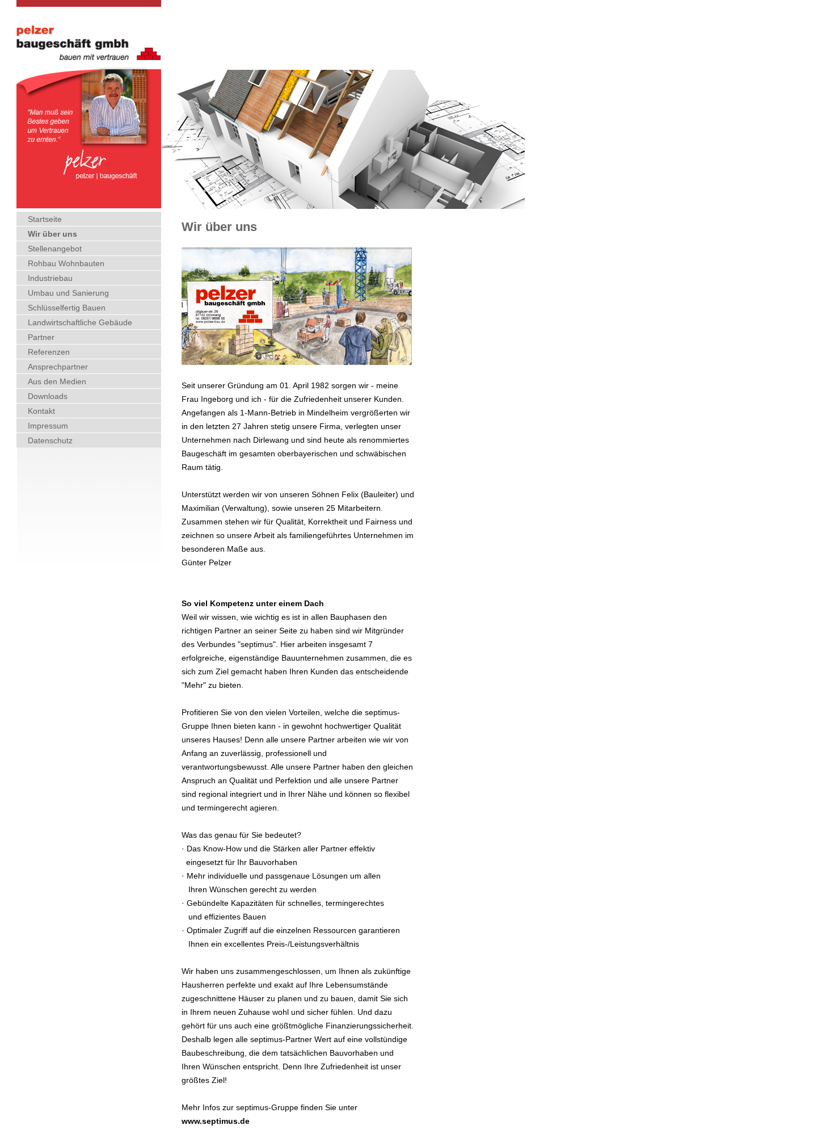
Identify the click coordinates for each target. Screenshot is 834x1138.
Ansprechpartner (58, 366)
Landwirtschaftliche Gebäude (80, 322)
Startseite (45, 219)
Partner (41, 337)
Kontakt (41, 410)
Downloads (48, 396)
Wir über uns (52, 233)
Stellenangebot (55, 248)
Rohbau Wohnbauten (66, 263)
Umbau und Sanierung (68, 292)
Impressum (48, 425)
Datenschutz (50, 440)
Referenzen (49, 351)
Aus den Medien (57, 381)
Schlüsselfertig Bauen (67, 307)
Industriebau (50, 278)
